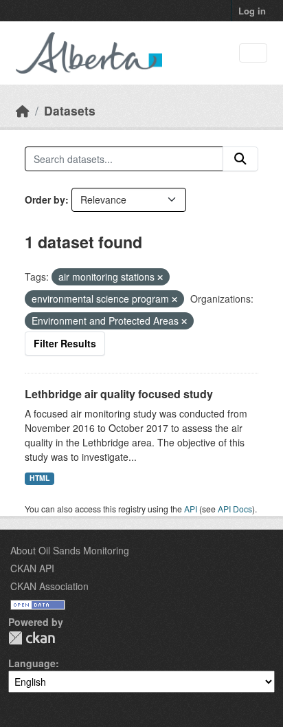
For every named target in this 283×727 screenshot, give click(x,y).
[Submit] (240, 159)
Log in (252, 10)
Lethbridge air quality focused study (119, 394)
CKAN (31, 638)
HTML (39, 478)
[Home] (23, 110)
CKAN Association (49, 586)
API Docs (235, 508)
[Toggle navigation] (253, 53)
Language (32, 663)
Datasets (69, 110)
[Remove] (160, 277)
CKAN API (32, 568)
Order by (45, 199)
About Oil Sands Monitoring (69, 550)
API (190, 508)
